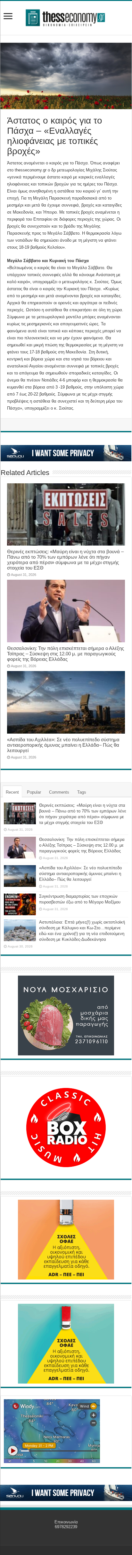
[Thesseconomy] (66, 16)
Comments (59, 792)
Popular (34, 792)
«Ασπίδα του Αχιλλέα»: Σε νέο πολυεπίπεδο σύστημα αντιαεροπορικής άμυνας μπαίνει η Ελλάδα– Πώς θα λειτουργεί (63, 745)
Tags (81, 792)
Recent (12, 792)
